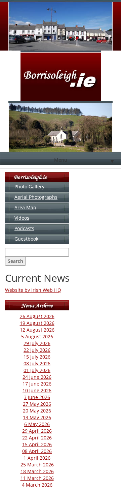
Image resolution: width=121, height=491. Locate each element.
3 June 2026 (37, 397)
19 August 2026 (37, 323)
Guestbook (26, 239)
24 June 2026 (37, 377)
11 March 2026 (37, 478)
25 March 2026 (37, 464)
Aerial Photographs (35, 197)
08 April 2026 (37, 451)
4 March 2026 (37, 485)
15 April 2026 (37, 444)
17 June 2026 (37, 383)
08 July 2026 (37, 363)
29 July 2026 (37, 343)
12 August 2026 (37, 330)
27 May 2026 (37, 404)
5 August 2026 (37, 336)
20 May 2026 (37, 410)
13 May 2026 (37, 417)
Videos (21, 218)
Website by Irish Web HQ (33, 290)
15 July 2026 (37, 357)
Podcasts (24, 228)
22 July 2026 (37, 350)
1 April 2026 (37, 458)
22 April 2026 (37, 437)
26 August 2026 (37, 316)
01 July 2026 (37, 370)
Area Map (25, 207)
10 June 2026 (37, 390)
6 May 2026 (37, 424)
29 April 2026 (37, 431)
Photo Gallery (29, 186)
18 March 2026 (37, 471)
